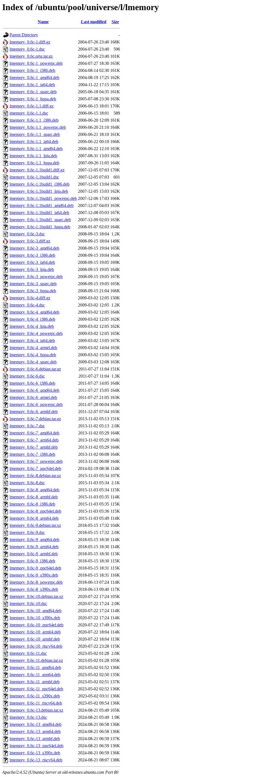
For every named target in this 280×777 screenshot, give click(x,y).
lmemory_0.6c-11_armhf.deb (35, 681)
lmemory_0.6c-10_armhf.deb (35, 639)
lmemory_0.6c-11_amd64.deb (35, 667)
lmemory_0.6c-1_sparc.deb (33, 91)
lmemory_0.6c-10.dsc (28, 603)
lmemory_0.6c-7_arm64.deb (34, 440)
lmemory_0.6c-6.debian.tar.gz (35, 369)
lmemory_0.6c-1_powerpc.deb (36, 63)
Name (43, 21)
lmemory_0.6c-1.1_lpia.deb (33, 155)
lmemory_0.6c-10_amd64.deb (36, 610)
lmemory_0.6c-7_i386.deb (32, 454)
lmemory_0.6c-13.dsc (28, 717)
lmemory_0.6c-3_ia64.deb (32, 262)
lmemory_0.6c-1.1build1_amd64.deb (42, 205)
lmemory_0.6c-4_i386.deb (32, 319)
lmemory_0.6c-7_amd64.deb (34, 433)
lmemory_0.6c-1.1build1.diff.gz (37, 170)
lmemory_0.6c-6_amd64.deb (34, 390)
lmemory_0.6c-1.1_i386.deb (34, 120)
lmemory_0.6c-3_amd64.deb (34, 248)
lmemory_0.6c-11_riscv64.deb (36, 703)
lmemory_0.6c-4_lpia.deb (32, 326)
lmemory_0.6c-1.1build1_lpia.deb (39, 191)
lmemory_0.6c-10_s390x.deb (35, 617)
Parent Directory (24, 35)
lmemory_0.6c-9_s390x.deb (34, 575)
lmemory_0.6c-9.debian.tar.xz (35, 525)
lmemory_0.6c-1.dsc (27, 49)
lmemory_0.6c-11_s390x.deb (35, 696)
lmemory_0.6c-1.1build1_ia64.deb (39, 212)
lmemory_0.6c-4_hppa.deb (33, 354)
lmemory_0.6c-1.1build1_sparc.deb (40, 219)
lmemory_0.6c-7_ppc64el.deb (35, 468)
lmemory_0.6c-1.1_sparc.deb (35, 134)
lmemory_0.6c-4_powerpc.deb (36, 333)
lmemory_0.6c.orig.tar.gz (31, 56)
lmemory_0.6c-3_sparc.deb (33, 283)
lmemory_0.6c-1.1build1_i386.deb (39, 184)
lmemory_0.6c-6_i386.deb (32, 383)
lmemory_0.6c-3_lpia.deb (32, 269)
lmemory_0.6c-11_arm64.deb (35, 674)
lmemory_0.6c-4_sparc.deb (33, 362)
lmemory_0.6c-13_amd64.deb (36, 724)
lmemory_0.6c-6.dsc (27, 376)
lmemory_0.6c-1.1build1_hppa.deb (40, 226)
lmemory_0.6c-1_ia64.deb (32, 84)
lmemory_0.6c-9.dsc (27, 532)
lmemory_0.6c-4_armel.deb (33, 347)
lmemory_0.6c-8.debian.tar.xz (35, 475)
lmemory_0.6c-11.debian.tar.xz (36, 660)
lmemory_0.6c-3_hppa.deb (33, 290)
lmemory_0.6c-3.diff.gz (30, 241)
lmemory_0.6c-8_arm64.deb (34, 518)
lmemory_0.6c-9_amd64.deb (34, 539)
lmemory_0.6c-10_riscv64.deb (36, 646)
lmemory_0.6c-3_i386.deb (32, 255)
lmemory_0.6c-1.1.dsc (29, 113)
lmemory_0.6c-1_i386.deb (32, 70)
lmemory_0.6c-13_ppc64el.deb (36, 745)
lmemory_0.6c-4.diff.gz (30, 298)
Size (115, 21)
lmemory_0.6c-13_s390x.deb (35, 752)
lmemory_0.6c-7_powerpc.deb (36, 461)
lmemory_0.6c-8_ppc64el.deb (35, 511)
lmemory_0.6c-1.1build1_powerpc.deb (43, 198)
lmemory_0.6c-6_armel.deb (33, 397)
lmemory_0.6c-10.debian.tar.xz (36, 596)
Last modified (93, 21)
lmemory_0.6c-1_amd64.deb (34, 77)
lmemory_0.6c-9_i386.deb (32, 561)
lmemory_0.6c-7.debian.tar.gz (35, 418)
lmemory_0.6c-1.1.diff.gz (32, 106)
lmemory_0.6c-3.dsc (27, 234)
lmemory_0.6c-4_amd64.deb (34, 312)
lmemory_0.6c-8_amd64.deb (34, 489)
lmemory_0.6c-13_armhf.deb (35, 738)
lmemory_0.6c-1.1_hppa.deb (34, 162)
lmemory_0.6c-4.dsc (27, 305)
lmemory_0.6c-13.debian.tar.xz (36, 710)
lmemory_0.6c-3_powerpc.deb (36, 276)
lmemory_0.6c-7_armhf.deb (34, 447)
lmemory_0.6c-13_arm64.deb (35, 731)
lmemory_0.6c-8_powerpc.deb (36, 582)
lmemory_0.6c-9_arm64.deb (34, 546)
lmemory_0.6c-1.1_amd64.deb (36, 148)
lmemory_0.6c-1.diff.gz (30, 42)
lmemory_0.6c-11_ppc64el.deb (36, 689)
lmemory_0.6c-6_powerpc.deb (36, 404)
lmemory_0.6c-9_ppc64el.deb (35, 568)
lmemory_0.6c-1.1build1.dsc (34, 177)
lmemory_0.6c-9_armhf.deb (34, 553)
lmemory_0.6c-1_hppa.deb (33, 99)
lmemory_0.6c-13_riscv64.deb (36, 760)
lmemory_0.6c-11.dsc (28, 653)
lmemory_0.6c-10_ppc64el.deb (36, 625)
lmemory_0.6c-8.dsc (27, 482)
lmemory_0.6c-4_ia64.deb (32, 340)
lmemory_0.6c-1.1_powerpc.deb (38, 127)
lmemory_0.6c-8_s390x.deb (34, 589)
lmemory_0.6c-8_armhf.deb (34, 497)
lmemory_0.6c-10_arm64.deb (35, 632)
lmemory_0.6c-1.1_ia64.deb (34, 141)
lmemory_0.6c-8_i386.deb (32, 504)
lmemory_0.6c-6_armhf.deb (34, 411)
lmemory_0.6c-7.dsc (27, 425)
